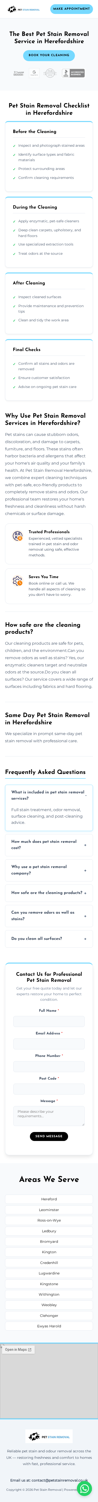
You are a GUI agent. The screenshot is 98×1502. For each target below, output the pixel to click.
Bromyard (49, 1241)
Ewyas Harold (49, 1326)
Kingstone (49, 1284)
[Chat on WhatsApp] (84, 1488)
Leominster (49, 1210)
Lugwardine (49, 1273)
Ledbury (49, 1231)
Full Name (49, 1011)
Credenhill (49, 1262)
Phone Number (49, 1056)
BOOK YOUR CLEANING (49, 55)
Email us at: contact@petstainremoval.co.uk (49, 1480)
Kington (49, 1252)
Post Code (49, 1079)
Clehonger (49, 1315)
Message (49, 1101)
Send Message (49, 1136)
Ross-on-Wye (49, 1220)
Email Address (49, 1033)
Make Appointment (71, 8)
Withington (49, 1294)
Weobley (49, 1305)
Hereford (49, 1199)
